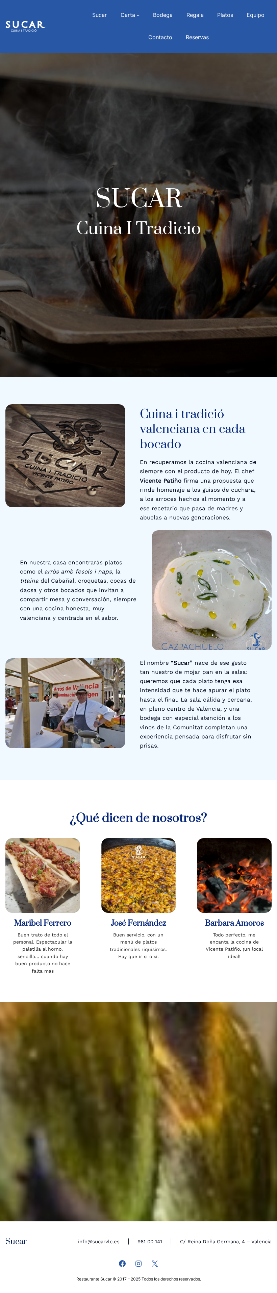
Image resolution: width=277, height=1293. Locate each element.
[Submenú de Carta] (138, 15)
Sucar (16, 1242)
